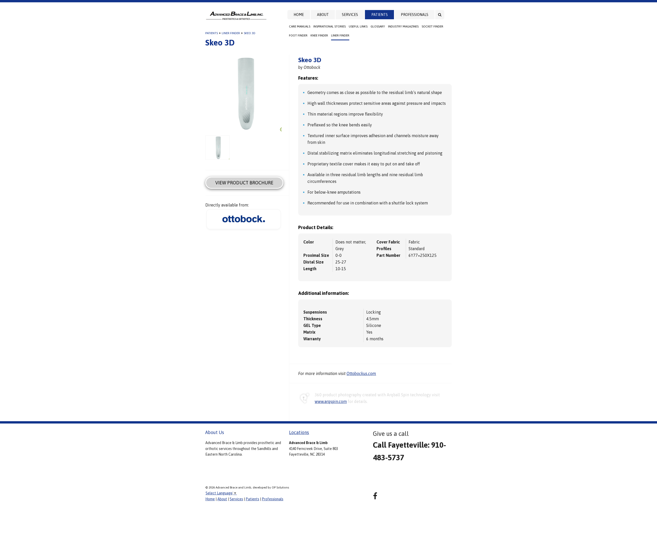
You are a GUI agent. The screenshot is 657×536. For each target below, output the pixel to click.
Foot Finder (298, 35)
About (323, 15)
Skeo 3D (249, 33)
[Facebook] (375, 496)
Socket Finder (432, 26)
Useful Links (358, 26)
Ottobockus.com (361, 373)
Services (350, 15)
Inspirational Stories (329, 26)
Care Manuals (299, 26)
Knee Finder (319, 35)
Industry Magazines (403, 26)
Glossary (378, 26)
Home (299, 15)
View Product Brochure (244, 182)
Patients (379, 15)
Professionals (414, 15)
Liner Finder (340, 35)
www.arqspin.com (331, 401)
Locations (299, 432)
